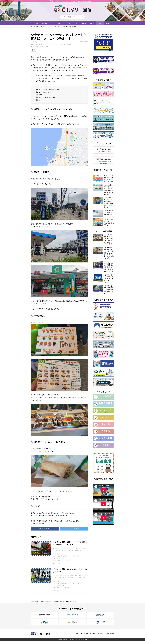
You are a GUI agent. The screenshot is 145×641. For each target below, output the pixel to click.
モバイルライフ (45, 23)
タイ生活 (92, 23)
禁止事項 (100, 633)
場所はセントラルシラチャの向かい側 (47, 89)
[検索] (83, 17)
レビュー (76, 23)
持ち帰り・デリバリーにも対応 (45, 97)
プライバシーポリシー (81, 633)
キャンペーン (66, 23)
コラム (107, 23)
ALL (37, 23)
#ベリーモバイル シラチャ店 (39, 46)
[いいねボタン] (32, 50)
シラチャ (100, 23)
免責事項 (93, 633)
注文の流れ (39, 95)
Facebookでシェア (45, 528)
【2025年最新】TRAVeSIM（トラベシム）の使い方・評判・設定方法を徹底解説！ (72, 1)
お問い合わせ (110, 633)
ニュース (84, 23)
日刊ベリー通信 (34, 26)
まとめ (38, 100)
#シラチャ (34, 42)
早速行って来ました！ (42, 92)
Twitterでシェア (74, 528)
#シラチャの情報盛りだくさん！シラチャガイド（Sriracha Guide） (51, 44)
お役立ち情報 (56, 23)
